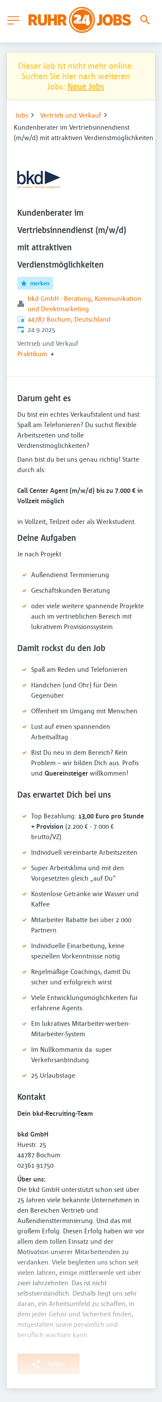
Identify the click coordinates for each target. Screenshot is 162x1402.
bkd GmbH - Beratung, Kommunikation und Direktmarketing (84, 303)
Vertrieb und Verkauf (70, 115)
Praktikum (32, 354)
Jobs (22, 115)
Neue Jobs (85, 86)
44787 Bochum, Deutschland (69, 319)
